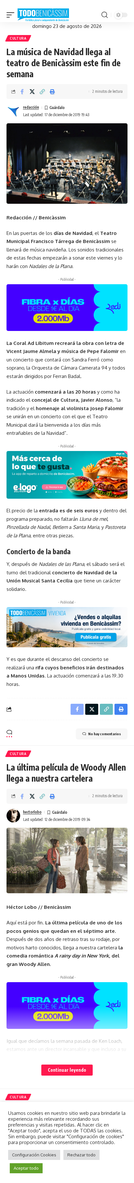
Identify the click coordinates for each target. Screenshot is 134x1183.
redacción (31, 107)
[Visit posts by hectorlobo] (13, 816)
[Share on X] (32, 91)
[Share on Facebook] (22, 91)
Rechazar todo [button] (81, 1154)
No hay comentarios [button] (104, 734)
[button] (12, 15)
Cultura (18, 38)
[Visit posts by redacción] (13, 111)
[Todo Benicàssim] (43, 15)
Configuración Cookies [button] (34, 1154)
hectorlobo (32, 812)
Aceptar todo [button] (26, 1168)
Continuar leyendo (67, 1070)
